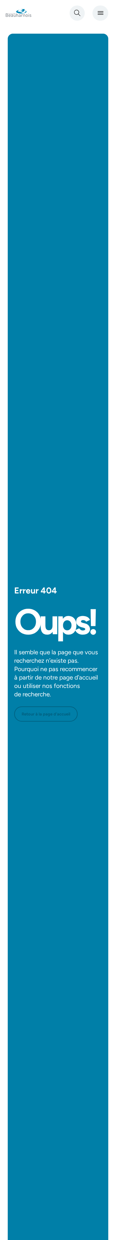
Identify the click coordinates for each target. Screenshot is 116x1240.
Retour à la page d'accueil (46, 714)
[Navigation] (100, 13)
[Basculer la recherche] (77, 13)
